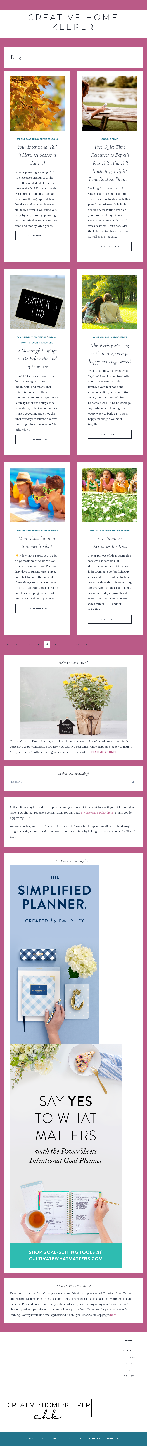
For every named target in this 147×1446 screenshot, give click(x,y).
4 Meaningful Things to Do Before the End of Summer (37, 358)
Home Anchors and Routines (110, 337)
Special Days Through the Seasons (37, 139)
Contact (129, 1350)
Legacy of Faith (110, 139)
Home (129, 1341)
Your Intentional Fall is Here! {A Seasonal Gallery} (37, 155)
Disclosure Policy (129, 1373)
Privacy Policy (129, 1360)
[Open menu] (73, 5)
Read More (37, 236)
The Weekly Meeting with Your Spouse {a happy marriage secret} (110, 353)
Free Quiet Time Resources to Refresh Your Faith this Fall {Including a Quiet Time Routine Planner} (110, 163)
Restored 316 (111, 1439)
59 (77, 644)
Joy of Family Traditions (31, 337)
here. (113, 1315)
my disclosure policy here (97, 812)
